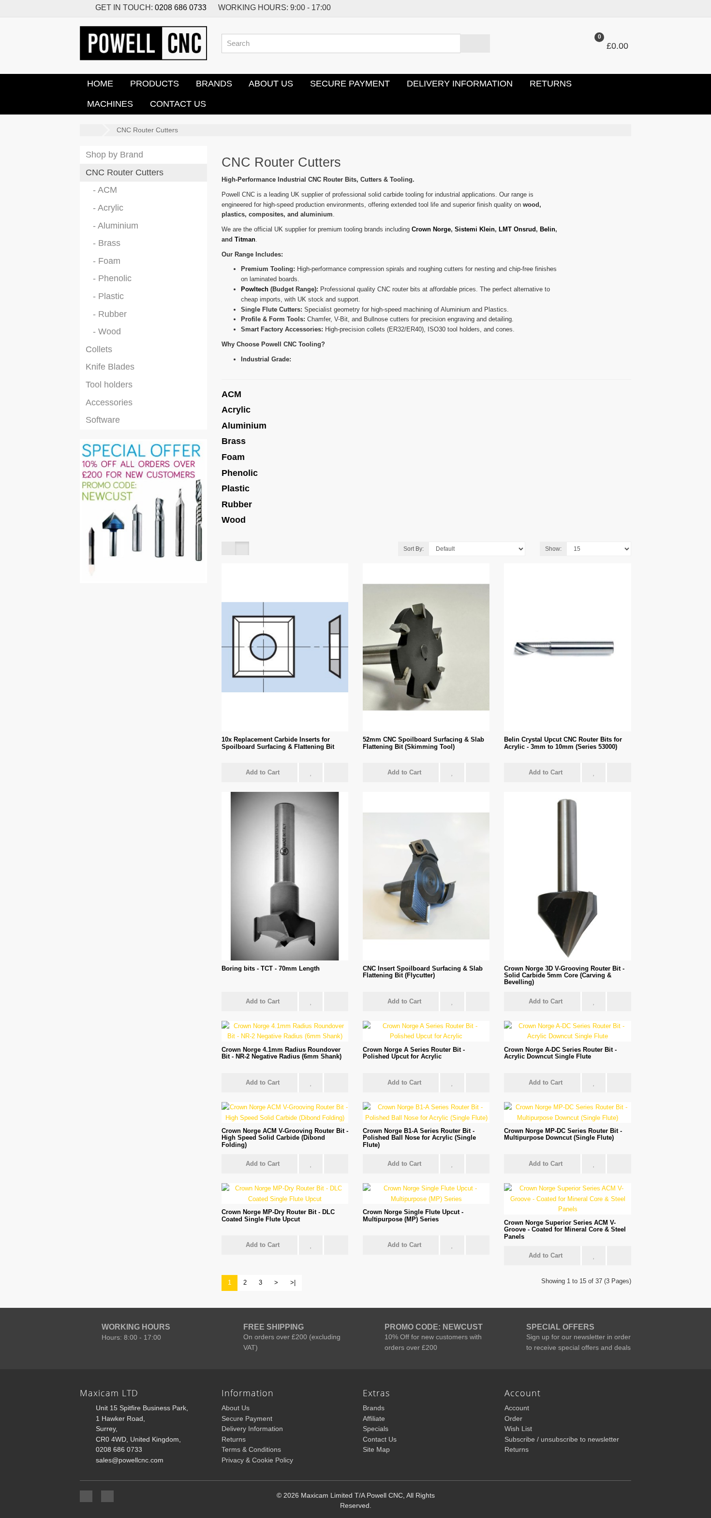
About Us (236, 1408)
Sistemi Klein (475, 229)
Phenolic (240, 473)
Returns (234, 1439)
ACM (231, 394)
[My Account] (557, 46)
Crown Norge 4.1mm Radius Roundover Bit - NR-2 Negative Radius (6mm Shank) (281, 1053)
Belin (547, 229)
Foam (233, 457)
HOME (99, 83)
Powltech (254, 289)
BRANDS (212, 83)
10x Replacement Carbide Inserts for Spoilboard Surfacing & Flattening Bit (278, 743)
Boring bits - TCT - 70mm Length (271, 968)
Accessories (109, 402)
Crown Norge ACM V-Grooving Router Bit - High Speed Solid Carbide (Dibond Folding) (285, 1137)
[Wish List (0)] (602, 8)
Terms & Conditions (251, 1449)
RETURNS (549, 83)
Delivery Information (252, 1428)
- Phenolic (109, 278)
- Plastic (105, 296)
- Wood (103, 331)
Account (516, 1408)
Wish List (518, 1428)
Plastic (236, 488)
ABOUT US (270, 83)
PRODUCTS (153, 83)
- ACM (101, 190)
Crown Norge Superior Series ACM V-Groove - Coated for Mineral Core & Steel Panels (565, 1229)
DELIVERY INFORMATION (458, 83)
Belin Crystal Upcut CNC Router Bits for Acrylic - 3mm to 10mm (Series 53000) (563, 743)
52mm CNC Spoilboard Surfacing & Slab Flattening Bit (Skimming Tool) (423, 743)
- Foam (103, 261)
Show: (553, 548)
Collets (99, 349)
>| (293, 1282)
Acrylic (236, 410)
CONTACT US (177, 104)
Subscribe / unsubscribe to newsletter (561, 1439)
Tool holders (109, 384)
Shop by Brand (114, 154)
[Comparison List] (623, 8)
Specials (375, 1428)
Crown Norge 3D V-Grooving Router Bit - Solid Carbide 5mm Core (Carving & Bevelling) (564, 975)
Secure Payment (247, 1418)
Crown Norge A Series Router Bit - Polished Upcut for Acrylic (414, 1053)
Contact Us (380, 1439)
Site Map (376, 1449)
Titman (245, 239)
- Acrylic (104, 208)
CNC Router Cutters (147, 130)
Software (103, 420)
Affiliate (374, 1418)
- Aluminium (112, 225)
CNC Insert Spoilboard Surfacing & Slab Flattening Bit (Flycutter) (423, 972)
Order (513, 1418)
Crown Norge (431, 229)
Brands (374, 1408)
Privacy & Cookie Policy (257, 1460)
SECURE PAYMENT (349, 83)
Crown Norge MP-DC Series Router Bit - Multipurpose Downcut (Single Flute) (563, 1134)
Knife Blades (110, 367)
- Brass (103, 243)
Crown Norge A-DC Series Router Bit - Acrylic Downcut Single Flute (560, 1053)
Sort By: (413, 548)
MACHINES (109, 104)
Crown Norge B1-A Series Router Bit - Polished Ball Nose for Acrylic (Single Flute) (419, 1137)
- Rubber (106, 314)
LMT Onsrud (517, 229)
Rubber (237, 504)
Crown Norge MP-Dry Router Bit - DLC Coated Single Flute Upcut (278, 1215)
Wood (234, 520)
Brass (234, 441)
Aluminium (244, 425)
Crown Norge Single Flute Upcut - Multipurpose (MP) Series (413, 1215)
